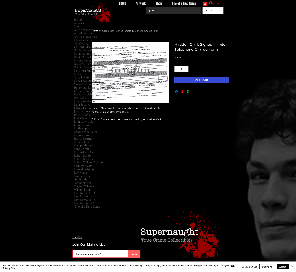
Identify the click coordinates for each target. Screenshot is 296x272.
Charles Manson (84, 40)
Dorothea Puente (85, 70)
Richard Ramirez (84, 152)
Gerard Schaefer (84, 84)
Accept (282, 266)
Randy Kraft (81, 148)
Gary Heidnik (82, 77)
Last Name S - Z (84, 203)
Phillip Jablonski (84, 145)
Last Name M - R (84, 199)
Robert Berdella (84, 159)
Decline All (267, 266)
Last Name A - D (84, 193)
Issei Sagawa (82, 104)
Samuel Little (82, 176)
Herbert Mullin (83, 91)
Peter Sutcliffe (82, 142)
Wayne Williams (84, 186)
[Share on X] (194, 91)
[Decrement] (177, 69)
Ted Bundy (80, 179)
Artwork (79, 23)
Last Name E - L (84, 196)
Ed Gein (79, 74)
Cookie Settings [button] (249, 266)
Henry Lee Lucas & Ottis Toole (89, 87)
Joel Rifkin (80, 118)
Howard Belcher (84, 94)
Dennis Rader (82, 60)
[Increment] (186, 69)
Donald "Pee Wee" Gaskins (89, 67)
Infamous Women (85, 101)
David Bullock (83, 57)
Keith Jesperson (84, 128)
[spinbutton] (181, 69)
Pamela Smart (82, 135)
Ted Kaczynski (83, 182)
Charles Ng (81, 43)
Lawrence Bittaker (85, 131)
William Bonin (83, 189)
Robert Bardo (82, 155)
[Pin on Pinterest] (182, 91)
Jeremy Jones (82, 111)
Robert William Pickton (88, 162)
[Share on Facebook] (176, 91)
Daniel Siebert (83, 50)
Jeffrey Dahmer (83, 108)
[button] (205, 3)
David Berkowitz (84, 53)
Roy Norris (81, 172)
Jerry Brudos (82, 114)
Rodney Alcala (83, 165)
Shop (77, 26)
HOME (78, 19)
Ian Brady (80, 97)
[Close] (292, 267)
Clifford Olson (83, 46)
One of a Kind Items (87, 206)
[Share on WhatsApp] (188, 91)
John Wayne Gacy (85, 121)
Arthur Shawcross (85, 36)
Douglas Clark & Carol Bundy (89, 63)
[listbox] (213, 10)
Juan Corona (82, 125)
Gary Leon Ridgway (86, 80)
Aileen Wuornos (84, 30)
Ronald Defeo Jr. (84, 169)
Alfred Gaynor (83, 33)
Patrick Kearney (84, 138)
